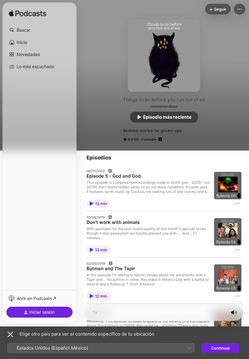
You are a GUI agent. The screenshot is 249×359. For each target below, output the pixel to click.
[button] (39, 30)
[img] (27, 14)
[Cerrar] (10, 334)
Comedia (148, 139)
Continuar (220, 348)
